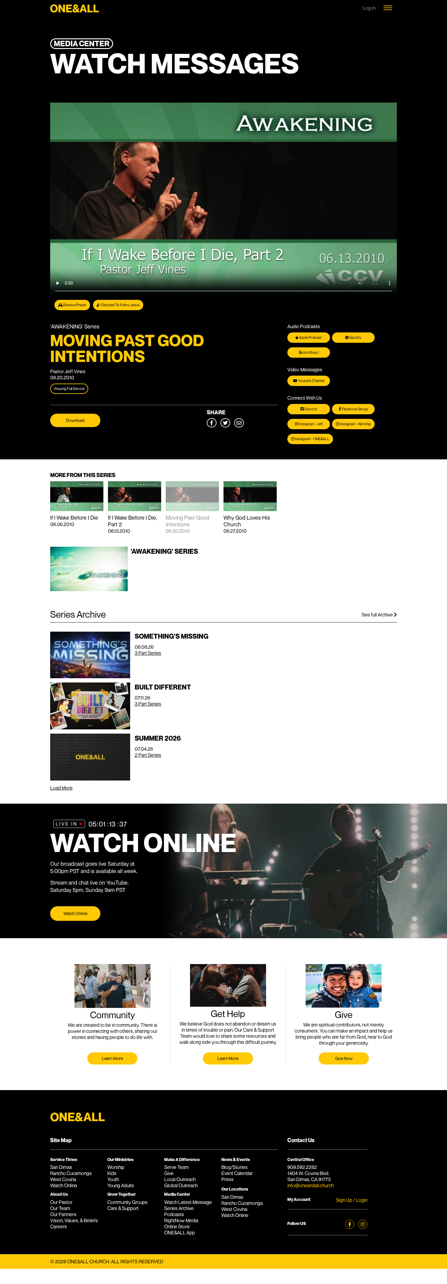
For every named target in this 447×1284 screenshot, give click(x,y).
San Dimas (61, 1167)
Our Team (60, 1208)
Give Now (343, 1058)
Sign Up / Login (351, 1200)
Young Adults (120, 1185)
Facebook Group (354, 409)
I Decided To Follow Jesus (119, 305)
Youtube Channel (310, 380)
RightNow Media (181, 1220)
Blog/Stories (234, 1167)
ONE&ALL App (179, 1233)
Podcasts (174, 1214)
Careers (58, 1226)
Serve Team (176, 1167)
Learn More (112, 1058)
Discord (310, 409)
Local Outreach (180, 1179)
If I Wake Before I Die (74, 517)
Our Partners (63, 1214)
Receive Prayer (74, 305)
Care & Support (123, 1208)
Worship (115, 1167)
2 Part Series (148, 755)
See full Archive (378, 615)
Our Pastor (61, 1202)
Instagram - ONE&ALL (311, 439)
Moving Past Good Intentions (187, 521)
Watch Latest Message (188, 1202)
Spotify (355, 337)
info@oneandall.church (310, 1185)
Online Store (177, 1226)
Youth (113, 1179)
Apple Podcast (310, 337)
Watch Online (75, 913)
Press (227, 1179)
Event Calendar (237, 1173)
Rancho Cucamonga (71, 1173)
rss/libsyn (310, 352)
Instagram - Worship (355, 424)
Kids (111, 1173)
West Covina (63, 1179)
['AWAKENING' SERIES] (124, 589)
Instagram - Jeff (310, 424)
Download (75, 420)
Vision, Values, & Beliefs (74, 1220)
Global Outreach (181, 1185)
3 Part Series (148, 653)
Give (169, 1173)
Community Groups (127, 1202)
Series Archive (179, 1208)
